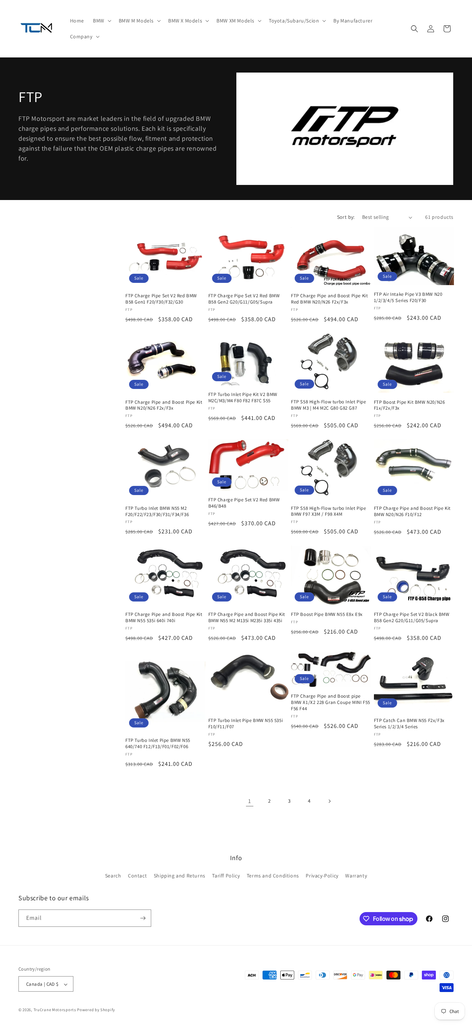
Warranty (356, 876)
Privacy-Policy (322, 876)
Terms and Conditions (273, 876)
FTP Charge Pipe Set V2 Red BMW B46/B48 (244, 503)
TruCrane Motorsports (55, 1010)
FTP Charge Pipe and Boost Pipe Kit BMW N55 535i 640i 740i (163, 617)
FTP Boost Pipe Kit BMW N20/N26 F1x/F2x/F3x (409, 405)
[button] (101, 20)
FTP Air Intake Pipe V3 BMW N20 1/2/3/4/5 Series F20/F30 (408, 297)
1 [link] (249, 801)
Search (113, 876)
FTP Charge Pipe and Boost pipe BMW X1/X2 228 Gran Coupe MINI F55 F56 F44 (330, 702)
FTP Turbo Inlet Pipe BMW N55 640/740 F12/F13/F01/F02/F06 (157, 743)
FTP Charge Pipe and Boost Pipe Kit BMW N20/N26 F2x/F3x (163, 405)
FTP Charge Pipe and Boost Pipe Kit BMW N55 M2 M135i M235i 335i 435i (246, 617)
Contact (137, 876)
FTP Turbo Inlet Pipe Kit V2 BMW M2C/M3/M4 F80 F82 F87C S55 (243, 398)
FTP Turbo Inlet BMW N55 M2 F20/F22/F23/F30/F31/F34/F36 (157, 511)
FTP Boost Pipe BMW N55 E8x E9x (327, 614)
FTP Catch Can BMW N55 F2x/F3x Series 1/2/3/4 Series (409, 724)
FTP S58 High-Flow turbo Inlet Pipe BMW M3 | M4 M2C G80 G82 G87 (328, 405)
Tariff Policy (226, 876)
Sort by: (346, 217)
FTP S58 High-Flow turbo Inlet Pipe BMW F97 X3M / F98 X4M (328, 511)
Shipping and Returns (179, 876)
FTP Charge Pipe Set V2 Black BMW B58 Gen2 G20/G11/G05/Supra (412, 617)
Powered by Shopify (96, 1010)
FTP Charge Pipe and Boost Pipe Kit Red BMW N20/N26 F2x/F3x (329, 299)
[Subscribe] (143, 918)
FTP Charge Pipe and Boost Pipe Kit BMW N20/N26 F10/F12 (412, 511)
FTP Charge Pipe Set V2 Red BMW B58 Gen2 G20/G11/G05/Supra (244, 299)
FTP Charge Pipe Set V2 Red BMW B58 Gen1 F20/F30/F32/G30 (161, 299)
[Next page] (329, 801)
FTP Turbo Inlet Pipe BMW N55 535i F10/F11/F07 (245, 724)
